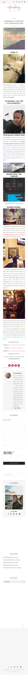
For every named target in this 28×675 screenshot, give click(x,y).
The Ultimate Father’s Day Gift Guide (11, 560)
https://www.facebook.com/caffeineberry (17, 345)
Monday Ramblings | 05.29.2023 (10, 565)
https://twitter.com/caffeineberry (15, 348)
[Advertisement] (14, 535)
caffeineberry (17, 373)
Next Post (21, 367)
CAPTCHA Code (5, 460)
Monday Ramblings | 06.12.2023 (10, 557)
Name (5, 433)
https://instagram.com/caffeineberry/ (16, 350)
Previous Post (8, 367)
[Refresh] (14, 452)
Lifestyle (14, 18)
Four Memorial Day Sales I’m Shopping (12, 567)
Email (5, 439)
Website (5, 445)
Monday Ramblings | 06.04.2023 (10, 562)
